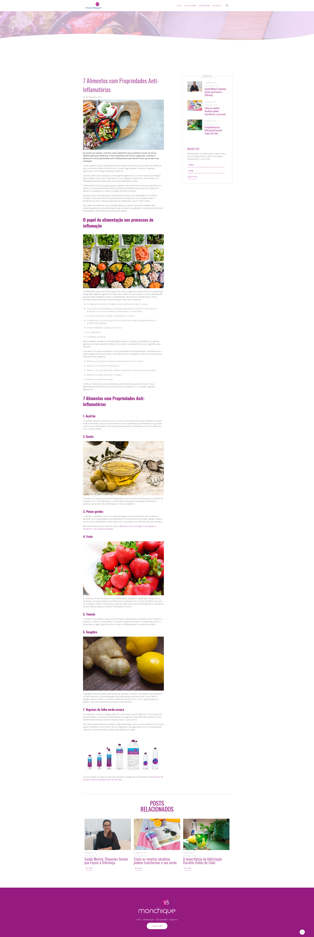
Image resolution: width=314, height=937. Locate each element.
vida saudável (161, 919)
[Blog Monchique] (93, 5)
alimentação (148, 919)
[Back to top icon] (302, 932)
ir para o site (157, 926)
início (139, 919)
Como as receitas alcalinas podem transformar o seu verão (215, 111)
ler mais (89, 868)
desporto (174, 919)
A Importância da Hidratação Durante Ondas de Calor (213, 130)
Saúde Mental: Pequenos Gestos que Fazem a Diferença (215, 92)
